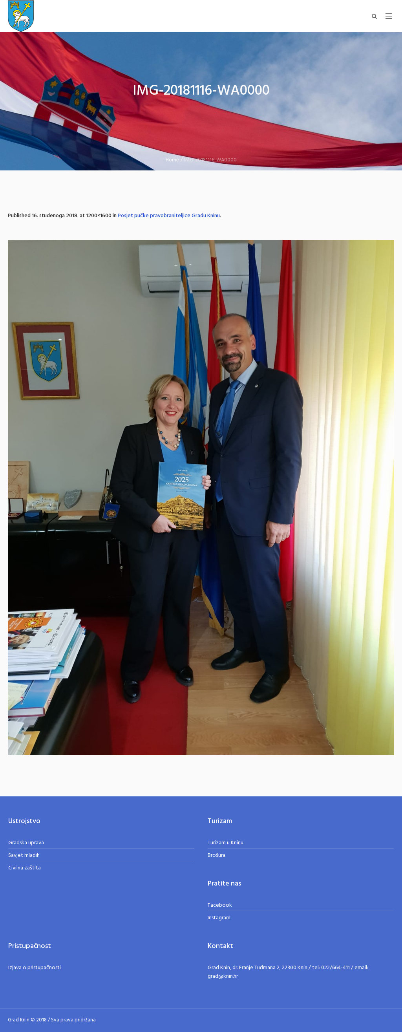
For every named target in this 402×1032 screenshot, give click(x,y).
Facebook (220, 905)
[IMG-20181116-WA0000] (201, 497)
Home (172, 160)
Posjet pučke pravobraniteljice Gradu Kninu (169, 215)
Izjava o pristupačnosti (34, 967)
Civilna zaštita (24, 868)
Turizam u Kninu (225, 842)
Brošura (216, 855)
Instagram (219, 917)
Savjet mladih (24, 855)
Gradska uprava (26, 842)
